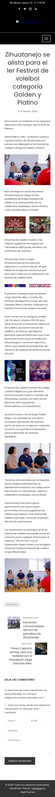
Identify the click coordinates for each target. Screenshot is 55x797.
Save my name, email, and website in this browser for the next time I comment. (27, 708)
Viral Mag (37, 788)
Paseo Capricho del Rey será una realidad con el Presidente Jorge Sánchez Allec (20, 654)
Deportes (12, 604)
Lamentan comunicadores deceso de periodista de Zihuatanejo (33, 628)
